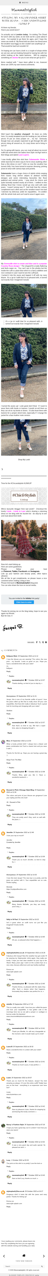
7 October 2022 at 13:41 (36, 1028)
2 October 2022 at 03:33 (20, 1160)
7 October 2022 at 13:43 (36, 1175)
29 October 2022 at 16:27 (34, 1191)
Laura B (9, 1046)
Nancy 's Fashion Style (15, 1124)
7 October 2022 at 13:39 (36, 856)
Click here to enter (24, 602)
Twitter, (15, 571)
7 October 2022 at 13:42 (36, 1106)
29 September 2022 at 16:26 (35, 953)
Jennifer (9, 832)
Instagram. (35, 571)
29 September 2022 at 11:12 (28, 656)
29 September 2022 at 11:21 (26, 696)
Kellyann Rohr (11, 656)
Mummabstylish (24, 10)
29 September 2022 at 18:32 (23, 1046)
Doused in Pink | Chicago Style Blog (20, 790)
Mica (8, 741)
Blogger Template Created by (24, 1275)
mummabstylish (18, 680)
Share (4, 647)
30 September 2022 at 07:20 (35, 1124)
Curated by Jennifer (13, 842)
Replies (11, 676)
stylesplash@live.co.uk (15, 953)
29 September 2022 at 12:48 (23, 832)
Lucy (8, 1160)
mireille (9, 1004)
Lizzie (8, 1078)
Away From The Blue (13, 760)
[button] (24, 2)
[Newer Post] (4, 1255)
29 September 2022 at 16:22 (29, 919)
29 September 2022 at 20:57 (21, 1078)
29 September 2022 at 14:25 (26, 875)
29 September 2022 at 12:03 (21, 741)
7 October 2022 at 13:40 (36, 937)
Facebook (22, 571)
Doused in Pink (15, 802)
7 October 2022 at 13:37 (36, 680)
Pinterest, (8, 571)
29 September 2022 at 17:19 (23, 1004)
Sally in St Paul (12, 919)
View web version (24, 1261)
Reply (8, 671)
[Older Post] (44, 1255)
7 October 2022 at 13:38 (36, 772)
